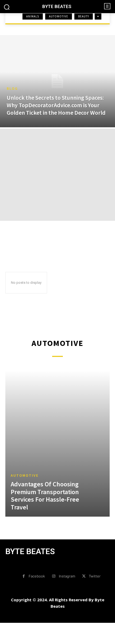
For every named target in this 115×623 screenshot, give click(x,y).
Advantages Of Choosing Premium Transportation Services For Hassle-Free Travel (45, 495)
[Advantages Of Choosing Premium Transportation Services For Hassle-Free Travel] (57, 443)
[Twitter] (83, 576)
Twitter (95, 576)
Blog (12, 88)
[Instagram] (53, 576)
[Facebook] (23, 576)
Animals (32, 16)
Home (10, 21)
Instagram (67, 576)
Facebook (37, 576)
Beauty (83, 16)
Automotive (58, 16)
